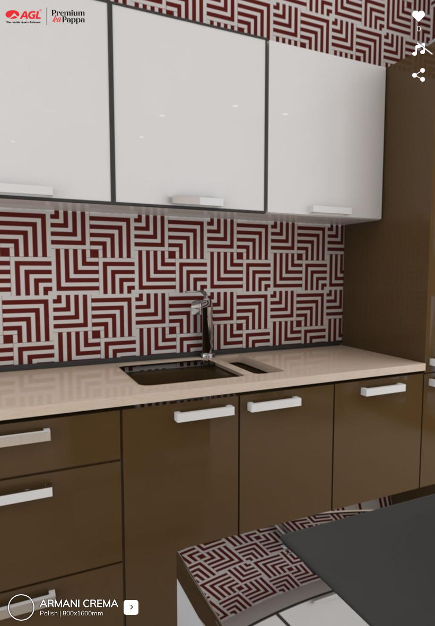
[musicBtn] (418, 49)
